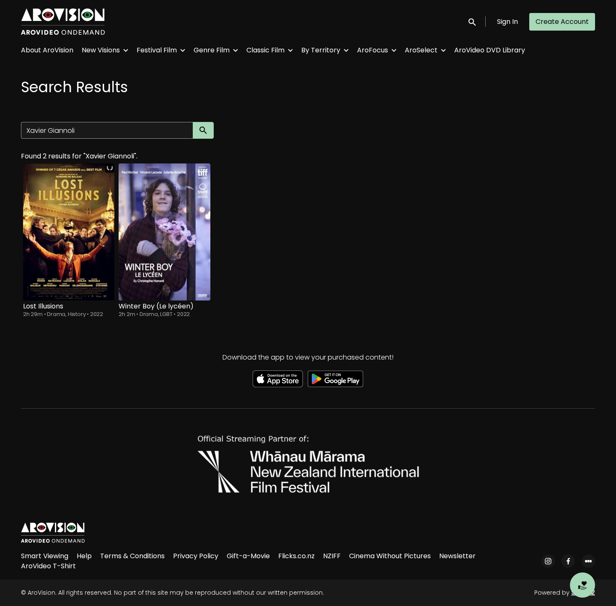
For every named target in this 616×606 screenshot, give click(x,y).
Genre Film (212, 50)
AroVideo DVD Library (489, 50)
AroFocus (372, 50)
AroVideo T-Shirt (48, 566)
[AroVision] (53, 533)
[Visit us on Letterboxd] (588, 561)
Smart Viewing (44, 556)
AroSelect (421, 50)
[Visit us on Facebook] (568, 561)
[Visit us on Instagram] (548, 561)
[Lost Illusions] (68, 231)
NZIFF (332, 556)
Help (84, 556)
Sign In (507, 21)
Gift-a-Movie (248, 556)
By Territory (320, 50)
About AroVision (47, 50)
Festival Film (157, 50)
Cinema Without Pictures (390, 556)
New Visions (101, 50)
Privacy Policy (195, 556)
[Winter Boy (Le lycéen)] (164, 231)
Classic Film (265, 50)
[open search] (472, 22)
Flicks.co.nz (296, 556)
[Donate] (582, 585)
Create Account (562, 21)
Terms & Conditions (132, 556)
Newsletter (457, 556)
